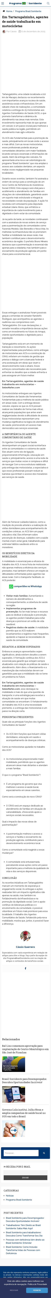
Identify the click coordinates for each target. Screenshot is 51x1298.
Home (9, 11)
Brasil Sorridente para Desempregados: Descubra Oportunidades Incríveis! (24, 1080)
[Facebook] (25, 968)
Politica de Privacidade (37, 1284)
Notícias (10, 1195)
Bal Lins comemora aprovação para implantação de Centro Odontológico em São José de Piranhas (25, 1049)
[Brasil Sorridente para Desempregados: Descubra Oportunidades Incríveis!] (13, 1094)
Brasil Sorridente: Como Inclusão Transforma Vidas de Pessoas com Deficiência (23, 1250)
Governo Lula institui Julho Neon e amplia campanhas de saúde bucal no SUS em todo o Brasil (24, 1113)
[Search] (44, 1153)
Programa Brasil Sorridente (28, 11)
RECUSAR (14, 1290)
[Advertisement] (25, 63)
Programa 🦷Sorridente (25, 3)
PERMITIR (37, 1290)
